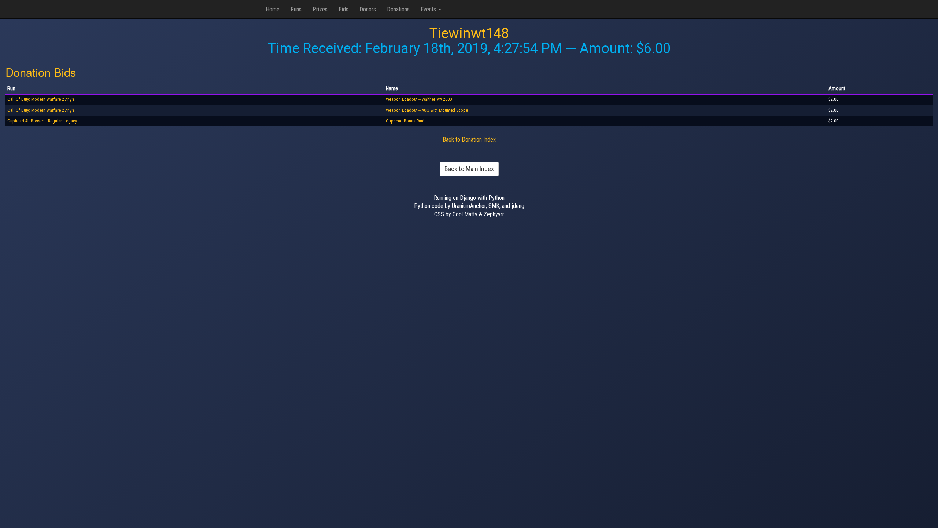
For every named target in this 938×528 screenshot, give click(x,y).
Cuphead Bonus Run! (405, 121)
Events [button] (429, 9)
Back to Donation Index (469, 139)
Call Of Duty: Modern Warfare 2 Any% (40, 99)
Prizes (320, 9)
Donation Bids (40, 71)
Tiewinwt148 (469, 33)
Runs (296, 9)
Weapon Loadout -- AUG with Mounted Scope (427, 110)
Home (273, 9)
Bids (343, 9)
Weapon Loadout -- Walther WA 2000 (419, 99)
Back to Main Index (469, 169)
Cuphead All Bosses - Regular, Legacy (42, 121)
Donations (398, 9)
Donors (367, 9)
